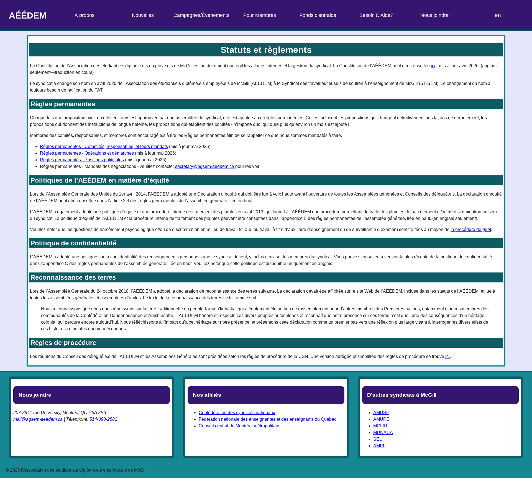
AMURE (381, 419)
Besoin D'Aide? (376, 15)
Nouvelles (143, 15)
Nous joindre (435, 15)
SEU (378, 439)
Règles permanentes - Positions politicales (82, 159)
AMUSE (381, 412)
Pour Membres (259, 15)
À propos (84, 15)
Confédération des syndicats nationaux (237, 412)
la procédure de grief (471, 229)
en (498, 15)
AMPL (379, 445)
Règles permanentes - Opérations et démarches (87, 153)
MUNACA (383, 432)
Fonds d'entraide (318, 15)
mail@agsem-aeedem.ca (38, 419)
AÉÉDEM (28, 15)
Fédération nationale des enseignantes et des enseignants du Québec (267, 419)
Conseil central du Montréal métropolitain (239, 426)
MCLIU (380, 426)
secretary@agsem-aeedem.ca (204, 166)
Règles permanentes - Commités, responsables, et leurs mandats (104, 146)
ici (433, 65)
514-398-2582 (103, 419)
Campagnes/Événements (201, 15)
